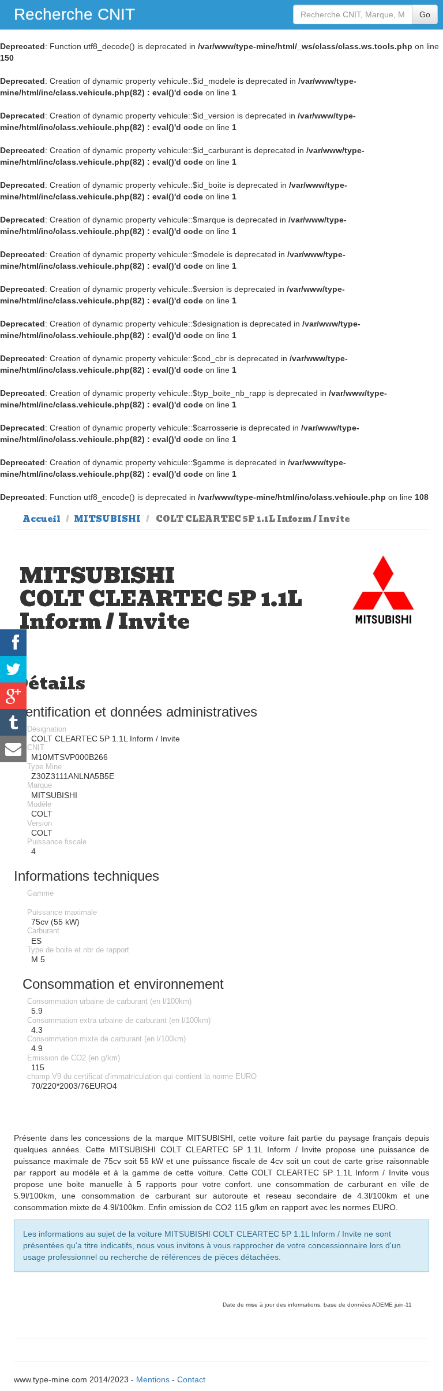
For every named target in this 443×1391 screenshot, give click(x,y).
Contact (191, 1379)
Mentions (153, 1379)
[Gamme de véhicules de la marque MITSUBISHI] (384, 592)
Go (424, 14)
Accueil (41, 519)
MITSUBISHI (107, 519)
